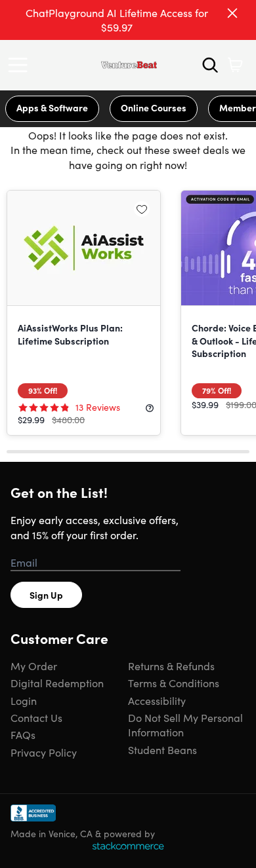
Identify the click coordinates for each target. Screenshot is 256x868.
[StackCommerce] (128, 846)
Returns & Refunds (171, 665)
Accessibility (157, 700)
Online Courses (153, 107)
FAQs (23, 734)
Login (24, 700)
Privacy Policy (44, 752)
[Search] (210, 65)
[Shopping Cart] (235, 65)
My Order (34, 665)
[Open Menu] (21, 65)
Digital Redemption (57, 682)
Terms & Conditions (173, 682)
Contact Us (36, 717)
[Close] (232, 13)
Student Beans (162, 749)
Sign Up (46, 594)
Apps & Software (52, 107)
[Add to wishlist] (142, 209)
